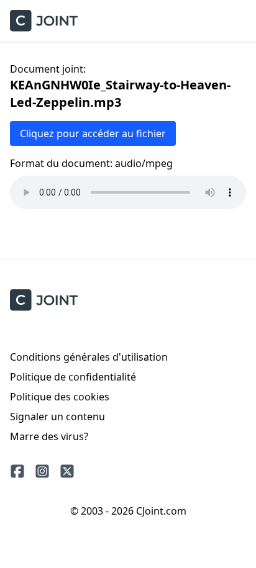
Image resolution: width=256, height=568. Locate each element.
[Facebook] (17, 471)
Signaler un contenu (57, 416)
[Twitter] (67, 471)
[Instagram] (42, 471)
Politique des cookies (59, 396)
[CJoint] (44, 300)
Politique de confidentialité (73, 377)
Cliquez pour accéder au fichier (93, 133)
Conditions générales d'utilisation (89, 357)
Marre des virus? (49, 436)
